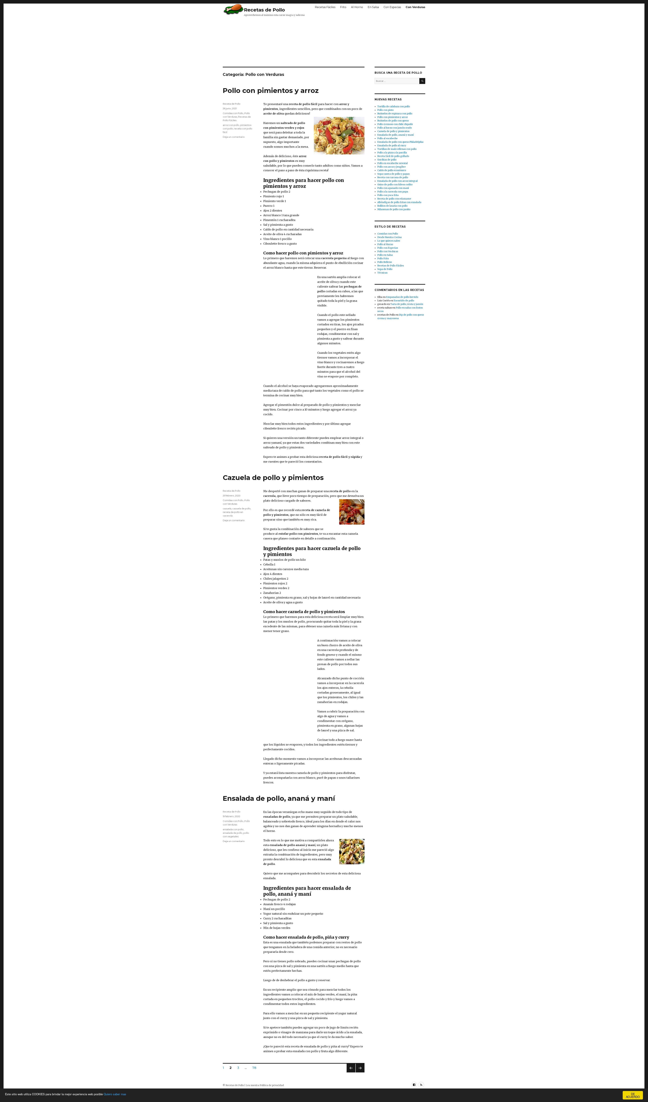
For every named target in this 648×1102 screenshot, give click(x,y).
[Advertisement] (304, 41)
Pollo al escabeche (387, 138)
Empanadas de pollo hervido (402, 297)
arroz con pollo (231, 125)
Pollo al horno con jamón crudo (394, 127)
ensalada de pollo (232, 833)
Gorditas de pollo (386, 159)
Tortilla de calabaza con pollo (393, 106)
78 (255, 1068)
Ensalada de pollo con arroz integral (397, 181)
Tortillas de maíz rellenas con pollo (396, 149)
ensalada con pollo (233, 829)
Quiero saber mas (115, 1094)
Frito (343, 7)
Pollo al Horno (385, 244)
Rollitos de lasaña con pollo (392, 205)
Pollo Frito (383, 258)
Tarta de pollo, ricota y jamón (406, 304)
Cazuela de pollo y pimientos (273, 477)
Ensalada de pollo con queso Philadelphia (400, 142)
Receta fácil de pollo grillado (393, 156)
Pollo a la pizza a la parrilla (392, 152)
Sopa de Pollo (384, 269)
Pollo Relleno (384, 262)
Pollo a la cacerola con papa (392, 191)
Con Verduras (415, 7)
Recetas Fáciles (325, 7)
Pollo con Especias (387, 247)
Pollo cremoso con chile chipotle (395, 124)
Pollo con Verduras (387, 251)
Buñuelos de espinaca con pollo (394, 113)
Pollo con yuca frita (388, 195)
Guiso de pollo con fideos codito (394, 184)
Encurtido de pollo (404, 300)
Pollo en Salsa (385, 255)
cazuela (227, 508)
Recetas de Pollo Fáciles (390, 265)
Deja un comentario (234, 136)
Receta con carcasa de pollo (392, 177)
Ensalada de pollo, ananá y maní (279, 798)
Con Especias (392, 7)
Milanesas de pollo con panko (393, 209)
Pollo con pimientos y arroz (271, 90)
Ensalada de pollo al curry (391, 145)
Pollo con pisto (385, 110)
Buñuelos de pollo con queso (393, 120)
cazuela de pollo (241, 508)
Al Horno (357, 7)
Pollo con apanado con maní (393, 188)
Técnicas (382, 272)
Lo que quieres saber (388, 240)
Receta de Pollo (231, 103)
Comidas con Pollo (233, 113)
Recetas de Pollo (264, 10)
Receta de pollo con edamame (394, 198)
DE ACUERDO (633, 1095)
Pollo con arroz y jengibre (391, 166)
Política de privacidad (272, 1085)
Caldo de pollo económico (391, 170)
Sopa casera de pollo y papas (393, 173)
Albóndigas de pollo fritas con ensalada (399, 202)
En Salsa (373, 7)
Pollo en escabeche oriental (392, 163)
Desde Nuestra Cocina (389, 237)
